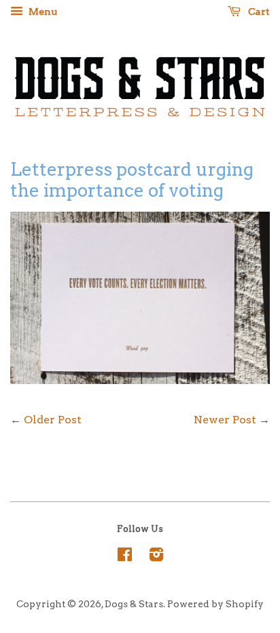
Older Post (53, 419)
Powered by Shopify (215, 603)
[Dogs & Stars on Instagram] (156, 557)
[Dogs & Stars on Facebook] (125, 557)
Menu (42, 11)
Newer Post (225, 419)
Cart (258, 11)
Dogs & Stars (134, 603)
